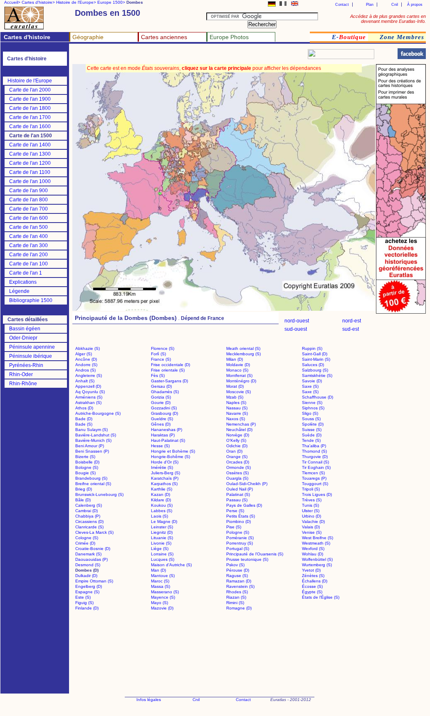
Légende (19, 291)
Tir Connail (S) (315, 462)
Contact (342, 4)
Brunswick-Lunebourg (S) (99, 494)
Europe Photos (229, 37)
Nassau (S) (236, 408)
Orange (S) (236, 456)
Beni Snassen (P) (92, 451)
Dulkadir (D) (86, 575)
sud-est (350, 329)
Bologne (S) (86, 467)
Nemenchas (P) (241, 424)
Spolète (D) (313, 424)
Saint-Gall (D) (314, 354)
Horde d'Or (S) (164, 462)
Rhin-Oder (21, 374)
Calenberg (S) (88, 505)
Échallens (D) (314, 581)
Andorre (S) (86, 364)
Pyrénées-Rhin (26, 365)
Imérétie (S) (162, 467)
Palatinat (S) (238, 494)
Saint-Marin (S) (316, 359)
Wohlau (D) (312, 554)
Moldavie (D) (238, 364)
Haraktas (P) (163, 435)
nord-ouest (296, 321)
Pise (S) (233, 527)
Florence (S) (162, 348)
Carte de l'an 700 (28, 209)
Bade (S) (83, 424)
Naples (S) (236, 402)
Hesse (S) (160, 445)
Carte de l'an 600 (28, 218)
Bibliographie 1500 (30, 300)
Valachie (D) (313, 521)
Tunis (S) (310, 505)
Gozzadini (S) (164, 408)
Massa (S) (160, 586)
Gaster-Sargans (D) (169, 381)
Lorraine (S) (162, 554)
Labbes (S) (161, 510)
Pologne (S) (237, 532)
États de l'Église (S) (320, 597)
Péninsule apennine (32, 347)
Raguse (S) (237, 575)
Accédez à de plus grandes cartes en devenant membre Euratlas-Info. (388, 19)
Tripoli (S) (311, 489)
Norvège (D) (237, 435)
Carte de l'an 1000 (30, 181)
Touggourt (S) (315, 483)
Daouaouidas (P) (91, 559)
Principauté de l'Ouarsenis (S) (254, 554)
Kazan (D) (160, 494)
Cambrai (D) (86, 510)
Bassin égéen (24, 329)
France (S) (161, 359)
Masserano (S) (165, 592)
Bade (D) (83, 418)
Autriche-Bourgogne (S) (98, 413)
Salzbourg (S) (315, 370)
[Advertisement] (171, 56)
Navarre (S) (237, 413)
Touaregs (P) (314, 478)
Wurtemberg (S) (317, 564)
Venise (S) (311, 532)
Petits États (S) (240, 516)
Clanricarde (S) (89, 527)
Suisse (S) (311, 429)
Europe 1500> (111, 2)
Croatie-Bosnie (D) (92, 548)
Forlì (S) (158, 354)
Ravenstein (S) (240, 586)
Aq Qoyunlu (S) (90, 391)
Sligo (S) (310, 413)
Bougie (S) (85, 473)
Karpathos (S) (164, 483)
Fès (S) (158, 375)
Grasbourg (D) (164, 413)
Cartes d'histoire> (38, 2)
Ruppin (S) (312, 348)
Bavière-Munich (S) (93, 440)
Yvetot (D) (311, 570)
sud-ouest (295, 329)
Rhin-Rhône (23, 383)
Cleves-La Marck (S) (94, 532)
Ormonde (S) (238, 467)
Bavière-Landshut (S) (95, 435)
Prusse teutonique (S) (247, 559)
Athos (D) (84, 408)
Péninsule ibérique (30, 356)
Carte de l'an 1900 (30, 99)
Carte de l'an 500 (28, 227)
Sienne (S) (312, 402)
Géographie (88, 37)
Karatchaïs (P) (164, 478)
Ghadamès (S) (165, 391)
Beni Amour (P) (89, 445)
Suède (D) (311, 435)
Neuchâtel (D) (239, 429)
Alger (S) (83, 354)
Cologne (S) (86, 537)
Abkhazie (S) (87, 348)
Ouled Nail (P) (239, 489)
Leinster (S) (162, 527)
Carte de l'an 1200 (30, 163)
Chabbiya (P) (87, 516)
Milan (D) (234, 359)
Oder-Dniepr (23, 338)
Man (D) (158, 570)
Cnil (394, 4)
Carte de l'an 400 (28, 236)
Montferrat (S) (239, 375)
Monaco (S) (237, 370)
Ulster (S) (310, 510)
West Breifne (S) (317, 537)
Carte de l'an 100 (28, 264)
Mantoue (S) (163, 575)
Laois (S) (159, 516)
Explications (23, 282)
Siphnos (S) (313, 408)
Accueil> (12, 2)
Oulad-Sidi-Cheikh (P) (246, 483)
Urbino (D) (311, 516)
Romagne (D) (239, 608)
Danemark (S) (88, 554)
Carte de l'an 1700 (30, 117)
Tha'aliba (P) (314, 445)
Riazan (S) (236, 597)
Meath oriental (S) (243, 348)
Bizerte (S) (85, 456)
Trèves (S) (311, 500)
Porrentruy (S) (239, 543)
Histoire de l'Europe (29, 81)
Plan (369, 4)
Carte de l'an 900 (28, 190)
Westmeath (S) (316, 543)
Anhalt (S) (84, 381)
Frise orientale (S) (168, 370)
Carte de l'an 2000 (30, 90)
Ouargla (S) (237, 478)
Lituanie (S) (162, 537)
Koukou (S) (162, 505)
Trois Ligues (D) (317, 494)
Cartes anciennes (164, 37)
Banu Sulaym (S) (91, 429)
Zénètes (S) (313, 575)
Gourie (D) (161, 402)
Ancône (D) (86, 359)
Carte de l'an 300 (28, 245)
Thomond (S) (314, 451)
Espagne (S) (87, 592)
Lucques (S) (162, 559)
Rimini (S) (235, 602)
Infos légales (148, 699)
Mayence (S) (163, 597)
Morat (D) (235, 386)
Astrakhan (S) (88, 402)
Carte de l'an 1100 (29, 172)
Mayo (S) (159, 602)
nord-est (351, 321)
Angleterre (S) (88, 375)
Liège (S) (159, 548)
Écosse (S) (312, 586)
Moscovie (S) (238, 391)
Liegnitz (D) (162, 532)
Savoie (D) (312, 381)
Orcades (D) (237, 462)
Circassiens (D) (89, 521)
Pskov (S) (235, 564)
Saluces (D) (313, 364)
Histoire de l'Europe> (76, 2)
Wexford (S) (313, 548)
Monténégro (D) (241, 381)
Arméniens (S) (88, 397)
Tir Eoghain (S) (316, 467)
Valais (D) (311, 527)
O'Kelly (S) (236, 440)
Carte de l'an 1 (25, 273)
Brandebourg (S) (91, 478)
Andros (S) (85, 370)
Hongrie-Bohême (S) (170, 456)
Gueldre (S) (162, 418)
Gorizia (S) (161, 397)
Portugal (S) (237, 548)
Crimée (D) (85, 543)
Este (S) (83, 597)
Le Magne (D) (164, 521)
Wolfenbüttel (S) (317, 559)
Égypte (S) (312, 592)
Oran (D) (234, 451)
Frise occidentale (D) (170, 364)
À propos (415, 4)
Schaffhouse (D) (317, 397)
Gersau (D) (161, 386)
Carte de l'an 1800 (30, 108)
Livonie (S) (161, 543)
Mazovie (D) (162, 608)
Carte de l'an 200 (28, 255)
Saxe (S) (310, 386)
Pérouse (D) (237, 570)
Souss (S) (311, 418)
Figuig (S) (84, 602)
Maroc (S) (160, 581)
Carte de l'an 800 (28, 200)
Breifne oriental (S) (93, 483)
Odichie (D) (236, 445)
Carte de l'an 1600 (30, 126)
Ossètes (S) (237, 473)
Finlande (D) (87, 608)
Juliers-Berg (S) (165, 473)
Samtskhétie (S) (317, 375)
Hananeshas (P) (166, 429)
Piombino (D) (238, 521)
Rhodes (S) (237, 592)
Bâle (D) (83, 500)
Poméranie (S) (240, 537)
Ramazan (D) (238, 581)
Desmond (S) (87, 564)
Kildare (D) (161, 500)
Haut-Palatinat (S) (168, 440)
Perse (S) (235, 510)
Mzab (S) (234, 397)
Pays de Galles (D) (244, 505)
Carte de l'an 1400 (30, 145)
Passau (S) (236, 500)
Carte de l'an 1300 (30, 154)
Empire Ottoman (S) (94, 581)
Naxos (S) (235, 418)
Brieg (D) (83, 489)
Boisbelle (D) (87, 462)
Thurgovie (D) (315, 456)
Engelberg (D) (88, 586)
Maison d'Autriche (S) (171, 564)
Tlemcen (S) (313, 473)
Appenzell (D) (88, 386)
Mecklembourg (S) (243, 354)
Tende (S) (311, 440)
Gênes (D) (161, 424)
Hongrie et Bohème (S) (173, 451)
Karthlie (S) (161, 489)
